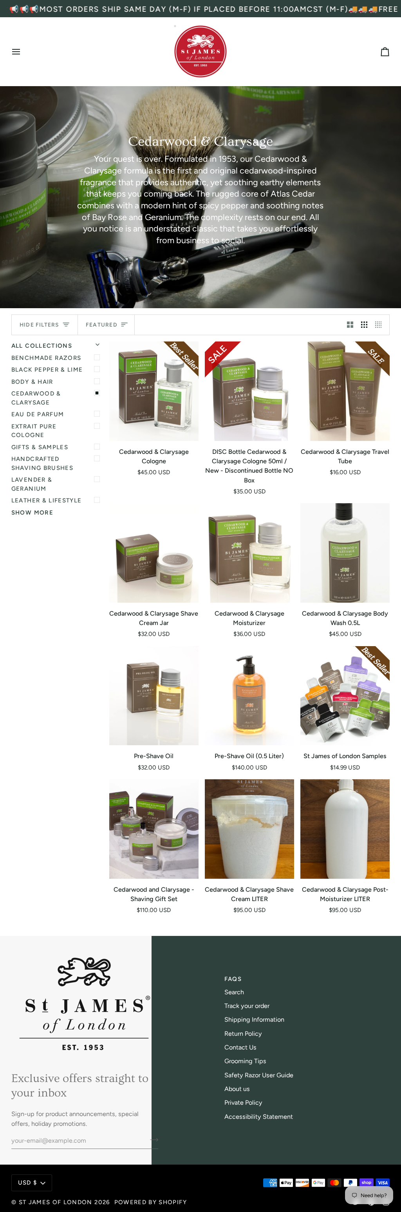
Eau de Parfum (37, 414)
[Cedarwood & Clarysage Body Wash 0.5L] (345, 552)
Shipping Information (254, 1019)
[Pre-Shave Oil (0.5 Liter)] (249, 695)
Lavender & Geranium (31, 484)
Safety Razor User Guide (258, 1075)
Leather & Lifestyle (46, 500)
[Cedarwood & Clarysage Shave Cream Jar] (154, 552)
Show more (32, 512)
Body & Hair (32, 381)
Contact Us (240, 1047)
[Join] (151, 1139)
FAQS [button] (233, 979)
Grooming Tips (245, 1061)
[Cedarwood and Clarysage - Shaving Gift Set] (154, 828)
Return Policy (243, 1033)
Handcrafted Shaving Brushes (42, 463)
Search (234, 992)
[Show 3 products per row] (364, 325)
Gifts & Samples (39, 447)
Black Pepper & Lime (47, 369)
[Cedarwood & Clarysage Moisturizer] (249, 552)
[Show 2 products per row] (350, 325)
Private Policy (243, 1102)
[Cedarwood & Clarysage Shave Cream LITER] (249, 828)
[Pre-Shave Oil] (154, 695)
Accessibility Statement (258, 1116)
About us (237, 1089)
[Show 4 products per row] (380, 325)
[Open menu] (23, 51)
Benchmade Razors (46, 357)
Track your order (246, 1006)
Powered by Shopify (150, 1202)
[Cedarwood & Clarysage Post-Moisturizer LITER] (345, 828)
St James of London (55, 1202)
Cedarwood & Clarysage (36, 398)
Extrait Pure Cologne (33, 431)
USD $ (27, 1182)
